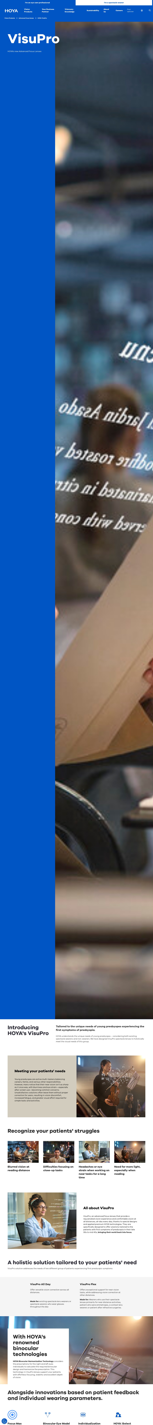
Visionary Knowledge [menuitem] (69, 10)
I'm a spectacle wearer (114, 2)
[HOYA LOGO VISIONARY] (11, 10)
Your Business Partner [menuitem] (48, 10)
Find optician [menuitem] (130, 10)
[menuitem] (143, 11)
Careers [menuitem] (119, 10)
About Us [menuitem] (106, 10)
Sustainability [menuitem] (93, 10)
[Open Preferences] (4, 1421)
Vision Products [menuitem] (28, 10)
